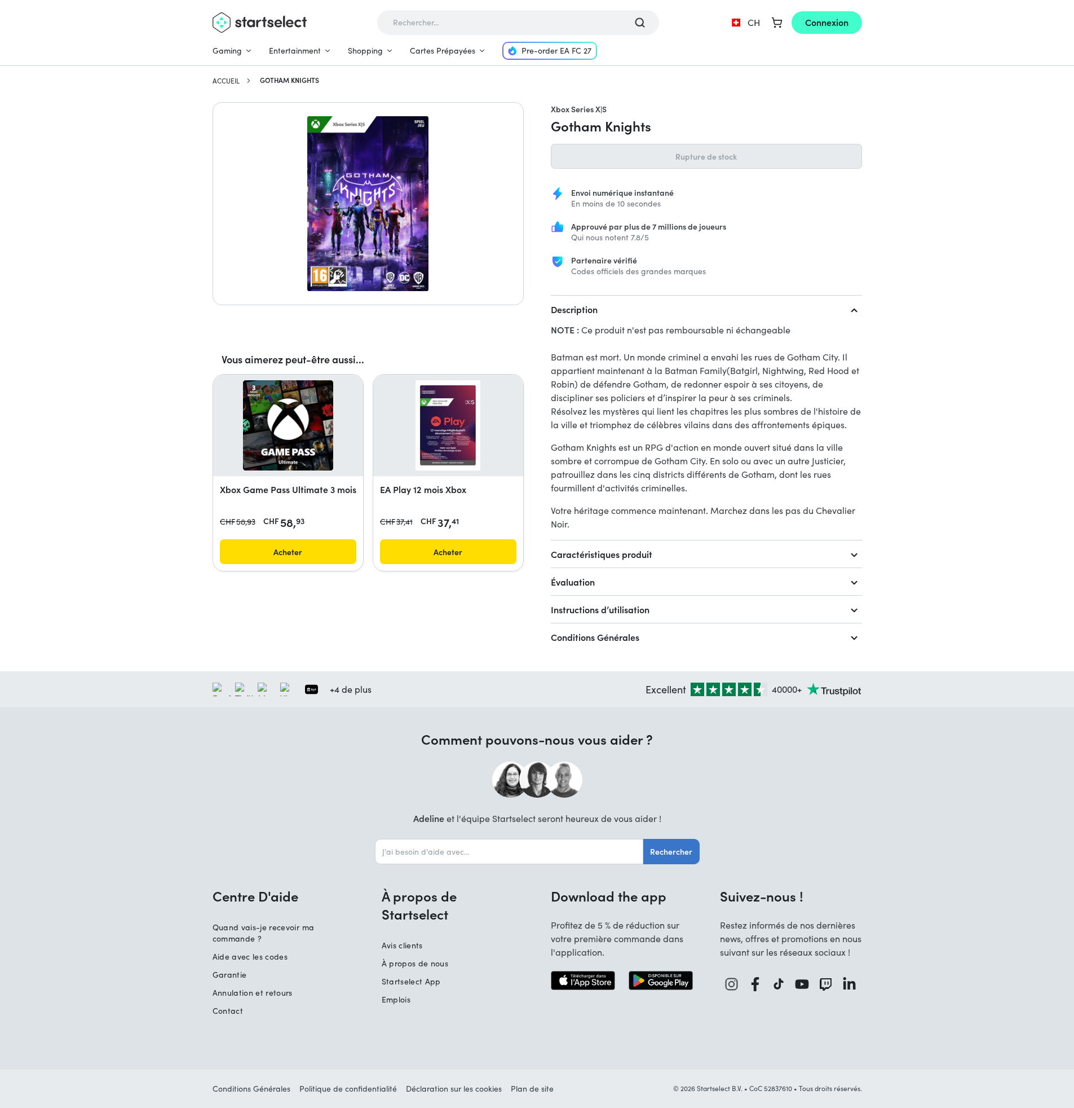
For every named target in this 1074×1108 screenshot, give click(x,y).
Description (574, 309)
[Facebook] (755, 984)
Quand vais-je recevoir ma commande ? (264, 933)
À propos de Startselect (419, 905)
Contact (228, 1010)
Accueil (226, 80)
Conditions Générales (595, 637)
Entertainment (295, 50)
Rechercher (671, 851)
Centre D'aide (255, 896)
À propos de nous (415, 963)
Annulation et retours (253, 992)
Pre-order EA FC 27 (556, 50)
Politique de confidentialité (348, 1088)
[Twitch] (826, 984)
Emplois (396, 999)
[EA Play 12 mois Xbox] (448, 425)
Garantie (230, 974)
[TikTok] (778, 984)
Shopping (365, 50)
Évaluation (573, 581)
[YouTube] (802, 984)
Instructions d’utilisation (600, 609)
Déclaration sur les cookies (454, 1088)
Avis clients (402, 945)
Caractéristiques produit (601, 554)
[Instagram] (732, 984)
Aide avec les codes (250, 956)
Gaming (227, 50)
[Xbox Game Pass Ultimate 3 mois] (288, 425)
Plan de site (532, 1088)
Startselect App (411, 981)
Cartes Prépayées (442, 50)
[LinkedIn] (849, 984)
